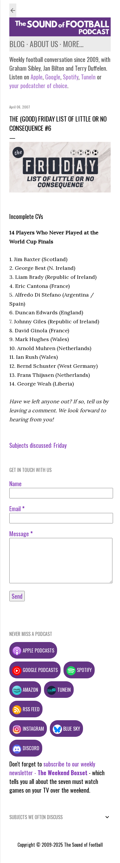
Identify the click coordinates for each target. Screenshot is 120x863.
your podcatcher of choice (38, 85)
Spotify (70, 76)
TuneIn (88, 76)
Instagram (33, 728)
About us (44, 43)
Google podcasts (40, 669)
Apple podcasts (38, 650)
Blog (17, 43)
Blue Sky (71, 728)
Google (52, 76)
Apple (37, 76)
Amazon (30, 689)
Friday (60, 445)
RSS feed (31, 709)
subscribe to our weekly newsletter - (52, 768)
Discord (30, 748)
